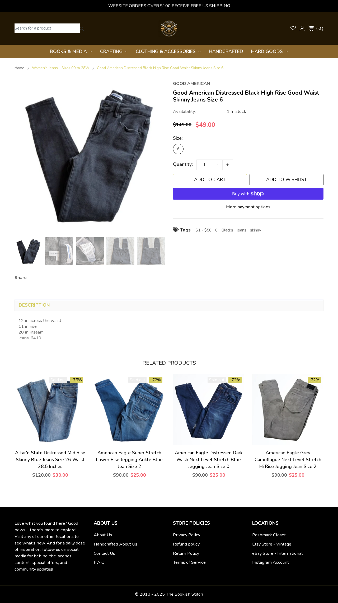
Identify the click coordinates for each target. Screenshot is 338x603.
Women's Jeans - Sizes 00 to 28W (60, 67)
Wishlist (293, 28)
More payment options (248, 207)
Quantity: (183, 164)
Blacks (227, 230)
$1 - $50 (204, 230)
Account (302, 28)
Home (19, 67)
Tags (185, 230)
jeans (241, 230)
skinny (255, 230)
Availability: (184, 111)
